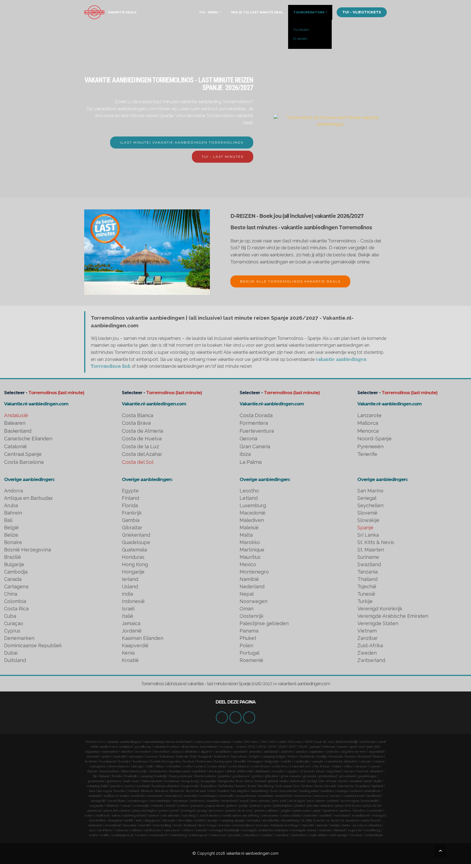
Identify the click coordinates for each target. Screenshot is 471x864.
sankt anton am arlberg (241, 815)
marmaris (154, 796)
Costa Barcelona (24, 462)
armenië (92, 756)
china (159, 766)
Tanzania (367, 572)
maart (342, 746)
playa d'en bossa (348, 805)
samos (154, 815)
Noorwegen (253, 601)
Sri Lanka (368, 535)
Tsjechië (366, 586)
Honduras (133, 557)
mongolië (98, 800)
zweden (356, 835)
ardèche (332, 751)
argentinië (376, 751)
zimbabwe (299, 835)
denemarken (109, 771)
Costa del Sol (137, 462)
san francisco (210, 815)
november (143, 751)
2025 (272, 746)
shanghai (115, 820)
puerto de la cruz (239, 810)
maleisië (95, 796)
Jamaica (131, 623)
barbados (221, 756)
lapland (377, 786)
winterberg (178, 835)
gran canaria (291, 776)
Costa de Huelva (142, 438)
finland (104, 776)
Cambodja (16, 572)
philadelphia (283, 805)
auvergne (136, 756)
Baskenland (18, 431)
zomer (241, 746)
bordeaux (140, 761)
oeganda (96, 805)
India (127, 594)
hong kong (190, 781)
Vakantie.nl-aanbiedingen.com (36, 403)
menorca (321, 796)
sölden (200, 820)
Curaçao (13, 623)
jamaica (117, 786)
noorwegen (350, 800)
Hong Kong (135, 564)
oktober (127, 751)
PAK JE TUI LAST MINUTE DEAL (257, 12)
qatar (317, 810)
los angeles (240, 791)
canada (317, 761)
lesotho (120, 791)
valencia (121, 830)
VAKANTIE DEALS (122, 12)
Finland (130, 498)
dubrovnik (245, 771)
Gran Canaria (255, 446)
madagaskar (309, 791)
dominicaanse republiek (187, 771)
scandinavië (361, 815)
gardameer (241, 776)
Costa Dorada (256, 415)
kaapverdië (190, 786)
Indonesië (133, 601)
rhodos (359, 810)
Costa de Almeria (142, 431)
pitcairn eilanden (320, 805)
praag (202, 810)
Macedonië (252, 513)
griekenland (328, 776)
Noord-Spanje (374, 438)
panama (197, 805)
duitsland (262, 771)
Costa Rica (16, 608)
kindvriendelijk (347, 742)
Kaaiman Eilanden (142, 638)
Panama (249, 631)
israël (343, 781)
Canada (13, 579)
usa (92, 830)
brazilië (240, 761)
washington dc (122, 835)
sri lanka (253, 820)
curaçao (360, 766)
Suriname (368, 557)
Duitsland (15, 660)
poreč (174, 810)
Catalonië (15, 446)
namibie (213, 800)
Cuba (10, 616)
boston (188, 761)
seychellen (97, 820)
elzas (320, 771)
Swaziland (369, 564)
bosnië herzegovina (165, 761)
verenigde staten (303, 830)
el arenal (306, 771)
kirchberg (266, 786)
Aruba (11, 505)
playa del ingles (144, 810)
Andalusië (16, 415)
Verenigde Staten (377, 623)
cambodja (301, 761)
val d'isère (105, 830)
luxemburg (260, 791)
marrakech (173, 796)
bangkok (205, 756)
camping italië (97, 786)
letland (134, 791)
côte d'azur (321, 766)
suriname (95, 825)
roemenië (374, 810)
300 (264, 742)
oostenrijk (141, 805)
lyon (274, 791)
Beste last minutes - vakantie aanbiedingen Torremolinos (301, 227)
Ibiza (245, 454)
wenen (142, 835)
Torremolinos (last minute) (56, 392)
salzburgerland (134, 815)
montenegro (138, 800)
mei (361, 746)
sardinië (325, 815)
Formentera (254, 423)
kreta (319, 786)
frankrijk (131, 776)
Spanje (365, 527)
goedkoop (143, 746)
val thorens (152, 830)
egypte (292, 771)
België (11, 527)
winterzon (218, 835)
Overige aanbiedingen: (29, 479)
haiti (127, 781)
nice (310, 800)
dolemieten (158, 771)
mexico (336, 796)
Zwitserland (371, 660)
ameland (239, 751)
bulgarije (272, 761)
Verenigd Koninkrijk (379, 608)
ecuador (278, 771)
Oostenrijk (252, 616)
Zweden (367, 653)
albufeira (191, 751)
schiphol (125, 746)
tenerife (145, 825)
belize (292, 756)
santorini (310, 815)
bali (193, 756)
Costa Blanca (137, 415)
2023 (251, 746)
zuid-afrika (318, 835)
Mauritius (250, 557)
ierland (260, 781)
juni (369, 746)
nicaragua (297, 800)
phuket (300, 805)
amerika (255, 751)
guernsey (114, 781)
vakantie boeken (166, 746)
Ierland (130, 579)
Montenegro (254, 572)
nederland (229, 800)
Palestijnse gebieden (264, 623)
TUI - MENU (208, 12)
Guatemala (134, 550)
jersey (130, 786)
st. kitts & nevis (313, 820)
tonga (211, 825)
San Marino (370, 491)
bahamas (167, 756)
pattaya (256, 805)
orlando (157, 805)
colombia (173, 766)
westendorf (158, 835)
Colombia (15, 601)
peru (267, 805)
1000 (309, 742)
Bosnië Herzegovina (27, 550)
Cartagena (16, 586)
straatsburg (290, 820)
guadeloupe (367, 776)
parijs (243, 805)
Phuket (248, 638)
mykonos (198, 800)
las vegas (105, 791)
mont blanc (117, 800)
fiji (94, 776)
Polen (246, 645)
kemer (241, 786)
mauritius (266, 796)
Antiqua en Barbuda (27, 498)
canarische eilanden (341, 761)
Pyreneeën (370, 446)
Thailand (367, 579)
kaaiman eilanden (165, 786)
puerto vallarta (266, 810)
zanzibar (282, 835)
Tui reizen (301, 30)
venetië (201, 830)
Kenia (128, 653)
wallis (104, 835)
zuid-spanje (338, 835)
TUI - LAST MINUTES (222, 157)
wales (93, 835)
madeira (327, 791)
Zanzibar (367, 638)
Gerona (248, 438)
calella (286, 761)
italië (378, 781)
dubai (231, 771)
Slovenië (367, 513)
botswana (204, 761)
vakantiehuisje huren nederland (167, 742)
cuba (348, 766)
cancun (365, 761)
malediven (372, 791)
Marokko (250, 542)
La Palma (251, 462)
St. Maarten (370, 550)
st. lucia (333, 820)
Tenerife (367, 454)
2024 (261, 746)
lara (92, 791)
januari (315, 746)
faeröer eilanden (370, 771)
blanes (378, 756)
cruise (337, 766)
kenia (252, 786)
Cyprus (12, 631)
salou (116, 815)
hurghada (226, 781)
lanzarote (346, 786)
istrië (368, 781)
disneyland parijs (134, 771)
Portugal (249, 653)
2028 (303, 746)
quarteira (330, 810)
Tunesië (366, 594)
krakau (307, 786)
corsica (200, 766)
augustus (92, 751)
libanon (147, 791)
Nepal (247, 594)
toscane (262, 825)
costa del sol (299, 766)
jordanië (143, 786)
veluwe (187, 830)
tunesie (322, 825)
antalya (301, 751)
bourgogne (223, 761)
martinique (209, 796)
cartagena (97, 766)
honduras (172, 781)
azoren (151, 756)
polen (163, 810)
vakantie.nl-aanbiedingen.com (252, 853)
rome (88, 815)
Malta (246, 535)
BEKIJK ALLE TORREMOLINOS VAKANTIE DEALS (290, 281)
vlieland (339, 830)
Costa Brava (136, 423)
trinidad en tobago (285, 825)
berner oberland (358, 756)
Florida (130, 505)
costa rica (279, 766)
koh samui (284, 786)
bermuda (336, 756)
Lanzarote (369, 415)
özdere (182, 805)
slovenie (169, 820)
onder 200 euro (246, 742)
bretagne (256, 761)
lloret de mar (196, 791)
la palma (362, 786)
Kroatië (130, 660)
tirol (201, 825)
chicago (137, 766)
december (162, 751)
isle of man (327, 781)
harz (136, 781)
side (139, 820)
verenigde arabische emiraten (265, 830)
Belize (11, 535)
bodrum (91, 761)
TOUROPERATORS (308, 12)
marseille (227, 796)
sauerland (341, 815)
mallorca (111, 796)
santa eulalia (291, 815)
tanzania (129, 825)
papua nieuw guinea (221, 805)
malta (124, 796)
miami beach (354, 796)
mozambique (160, 800)
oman (126, 805)
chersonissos (118, 766)
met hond (367, 742)
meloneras (303, 796)
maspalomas (246, 796)
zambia (267, 835)
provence (216, 810)
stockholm (270, 820)
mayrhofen (284, 796)
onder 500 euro (290, 742)
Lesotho (249, 491)
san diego (189, 815)
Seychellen (370, 505)
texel (177, 825)
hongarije (208, 781)
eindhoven (107, 746)
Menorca (368, 431)
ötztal (170, 805)
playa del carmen (117, 810)
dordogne (216, 771)
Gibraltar (132, 527)
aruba (106, 756)
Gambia (131, 520)
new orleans (260, 800)
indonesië (297, 781)
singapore (152, 820)
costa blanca (239, 766)
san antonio (170, 815)
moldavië (374, 796)
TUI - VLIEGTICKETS (361, 12)
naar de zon (324, 742)
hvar (239, 781)
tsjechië (308, 825)
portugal (188, 810)
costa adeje (217, 766)
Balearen (14, 423)
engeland (334, 771)
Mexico (248, 564)
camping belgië (274, 756)
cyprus (375, 766)
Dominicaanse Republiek (33, 645)
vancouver (172, 830)
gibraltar (271, 776)
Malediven (252, 520)
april (352, 746)
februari (329, 746)
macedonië (288, 791)
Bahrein (13, 513)
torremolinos (243, 825)
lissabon (161, 791)
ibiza (249, 781)
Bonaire (13, 542)
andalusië (271, 751)
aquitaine (317, 751)
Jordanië (132, 631)
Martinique (252, 550)
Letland (249, 498)
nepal (244, 800)
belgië (254, 756)
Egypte (130, 491)
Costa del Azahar (142, 454)
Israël (128, 608)
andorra (287, 751)
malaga (342, 791)
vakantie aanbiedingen (123, 742)
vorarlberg (372, 830)
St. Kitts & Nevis (375, 542)
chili (149, 766)
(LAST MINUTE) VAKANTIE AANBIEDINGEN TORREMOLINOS (181, 142)
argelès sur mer (354, 751)
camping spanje (232, 820)
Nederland (252, 586)
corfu (187, 766)
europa (349, 771)
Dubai (10, 653)
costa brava (260, 766)
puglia (286, 810)
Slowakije (368, 520)
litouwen (177, 791)
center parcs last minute (212, 742)
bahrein (182, 756)
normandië (370, 800)
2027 (292, 746)
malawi (356, 791)
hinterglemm (152, 781)
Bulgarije (14, 564)
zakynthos (251, 835)
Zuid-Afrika (370, 645)
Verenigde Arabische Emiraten (392, 616)
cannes (378, 761)
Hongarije (133, 572)
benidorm (307, 756)
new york (279, 800)
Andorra (13, 491)
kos (297, 786)
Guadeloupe (136, 542)
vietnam (325, 830)
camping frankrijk (153, 776)
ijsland (273, 781)
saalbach (102, 815)
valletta (135, 830)
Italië (127, 616)
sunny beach (370, 820)
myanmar (180, 800)
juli (377, 746)
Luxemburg (253, 505)
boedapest (108, 761)
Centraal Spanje (23, 454)
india (284, 781)
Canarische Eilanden (28, 438)
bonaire (125, 761)
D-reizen (300, 39)
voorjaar (226, 746)
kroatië (330, 786)
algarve (206, 751)
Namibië (249, 579)
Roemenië (251, 660)
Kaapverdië (135, 645)
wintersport (198, 835)
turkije (335, 825)
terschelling (162, 825)
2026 (282, 746)
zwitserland (373, 835)
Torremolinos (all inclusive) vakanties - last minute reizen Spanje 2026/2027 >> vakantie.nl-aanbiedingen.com (235, 683)
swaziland (112, 825)
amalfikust (223, 751)
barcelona (239, 756)
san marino (270, 815)
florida (117, 776)
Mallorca (367, 423)
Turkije (365, 601)
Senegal (366, 498)
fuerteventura (205, 776)
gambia (224, 776)
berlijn (322, 756)
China (10, 594)
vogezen (354, 830)
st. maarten (349, 820)
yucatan (234, 835)
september (110, 751)
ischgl (312, 781)
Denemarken (19, 638)
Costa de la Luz (140, 446)
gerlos (257, 776)
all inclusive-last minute (199, 746)
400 (272, 742)
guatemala (96, 781)
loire (212, 791)
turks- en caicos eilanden (361, 825)
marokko (191, 796)
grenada (309, 776)
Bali (8, 520)
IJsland (130, 586)
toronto (225, 825)
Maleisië (249, 527)
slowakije (185, 820)
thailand (190, 825)
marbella (138, 796)
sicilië (129, 820)
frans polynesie (180, 776)
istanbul (356, 781)
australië (119, 756)
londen (223, 791)
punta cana (301, 810)
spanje (213, 820)
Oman (246, 608)
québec (345, 810)
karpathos (209, 786)
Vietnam (367, 631)
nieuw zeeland (327, 800)
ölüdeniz (112, 805)
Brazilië (12, 557)
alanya (177, 751)
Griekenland (136, 535)
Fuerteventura (257, 431)
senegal (379, 815)
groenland (347, 776)
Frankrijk (132, 513)
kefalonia (226, 786)
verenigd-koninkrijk (224, 830)
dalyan (92, 771)
